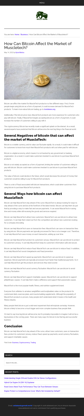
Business (15, 342)
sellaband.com (51, 405)
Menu (42, 3)
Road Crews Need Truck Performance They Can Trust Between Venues (31, 387)
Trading (33, 342)
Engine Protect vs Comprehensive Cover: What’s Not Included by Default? (32, 391)
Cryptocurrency (24, 342)
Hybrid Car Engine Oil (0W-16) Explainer (19, 382)
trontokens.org (49, 109)
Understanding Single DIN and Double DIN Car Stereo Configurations (30, 378)
